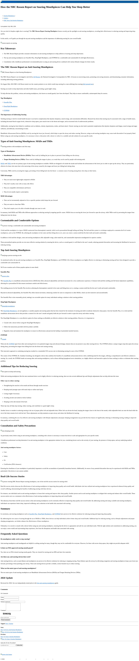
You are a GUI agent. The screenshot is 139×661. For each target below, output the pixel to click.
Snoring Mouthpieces (9, 15)
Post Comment (5, 620)
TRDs (9, 163)
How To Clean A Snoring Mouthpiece (10, 636)
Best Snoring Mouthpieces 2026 (120, 4)
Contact (50, 659)
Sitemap (55, 659)
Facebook (3, 657)
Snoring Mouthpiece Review (12, 659)
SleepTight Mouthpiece (10, 106)
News (6, 623)
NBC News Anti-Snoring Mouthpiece (13, 20)
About (46, 659)
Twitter (13, 657)
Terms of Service (31, 659)
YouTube (8, 657)
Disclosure (23, 659)
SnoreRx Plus (8, 102)
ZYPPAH (6, 110)
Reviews (131, 4)
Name (2, 597)
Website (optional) (5, 602)
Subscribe (19, 645)
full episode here (88, 84)
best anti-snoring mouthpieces (45, 583)
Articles (136, 4)
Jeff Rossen (36, 77)
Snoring (11, 623)
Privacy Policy (40, 659)
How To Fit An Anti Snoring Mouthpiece (11, 629)
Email (2, 599)
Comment (3, 610)
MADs (3, 163)
